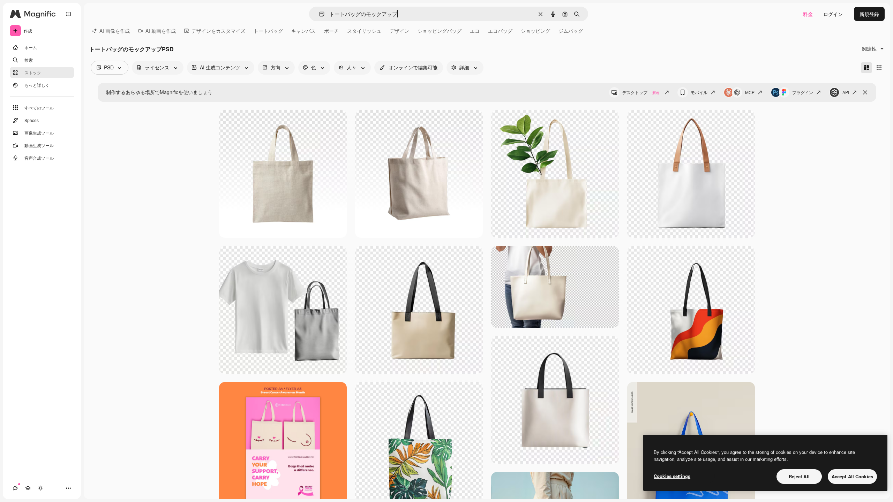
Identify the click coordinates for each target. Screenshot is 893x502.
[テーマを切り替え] (40, 488)
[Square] (879, 67)
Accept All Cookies (852, 476)
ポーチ (331, 30)
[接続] (15, 488)
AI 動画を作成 (160, 30)
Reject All (799, 476)
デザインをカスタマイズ (218, 30)
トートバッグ (268, 30)
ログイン (833, 13)
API (845, 92)
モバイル (699, 92)
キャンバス (303, 30)
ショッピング (535, 30)
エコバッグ (500, 30)
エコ (475, 30)
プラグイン (802, 92)
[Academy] (27, 488)
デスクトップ (640, 92)
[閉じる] (865, 92)
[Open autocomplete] (319, 14)
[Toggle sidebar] (68, 14)
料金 (808, 13)
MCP (750, 92)
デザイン (399, 30)
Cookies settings (672, 476)
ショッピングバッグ (439, 30)
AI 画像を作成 (114, 30)
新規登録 (869, 13)
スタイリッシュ (364, 30)
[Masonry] (866, 67)
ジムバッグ (570, 30)
